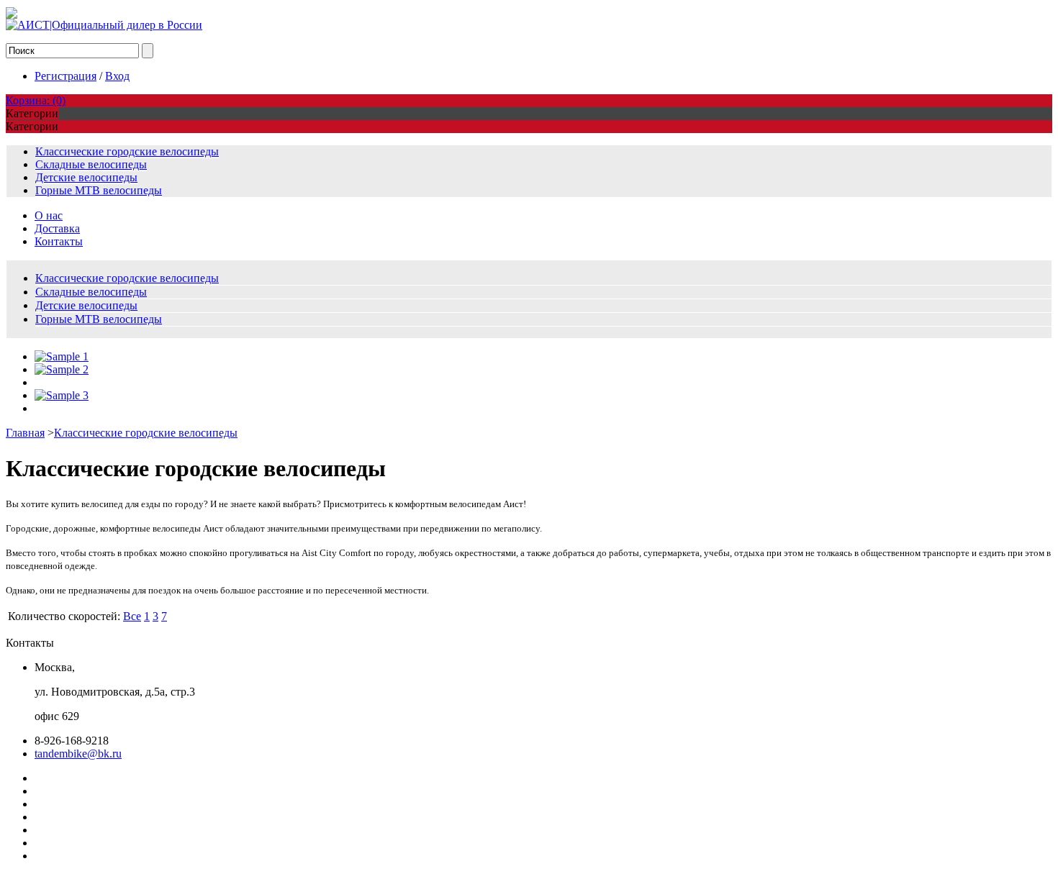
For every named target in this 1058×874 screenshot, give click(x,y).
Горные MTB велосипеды (98, 190)
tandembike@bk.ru (78, 753)
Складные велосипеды (91, 164)
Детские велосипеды (86, 177)
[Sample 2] (62, 369)
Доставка (57, 228)
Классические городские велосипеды (127, 151)
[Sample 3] (62, 395)
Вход (117, 76)
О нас (49, 215)
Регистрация (65, 76)
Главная (25, 433)
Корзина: (35, 100)
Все (132, 616)
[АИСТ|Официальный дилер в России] (104, 25)
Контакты (59, 241)
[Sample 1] (62, 356)
